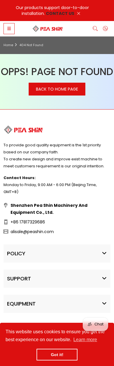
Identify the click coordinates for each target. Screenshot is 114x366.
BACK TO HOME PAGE (57, 89)
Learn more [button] (85, 339)
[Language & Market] (105, 28)
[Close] (78, 13)
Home (8, 45)
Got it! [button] (57, 354)
